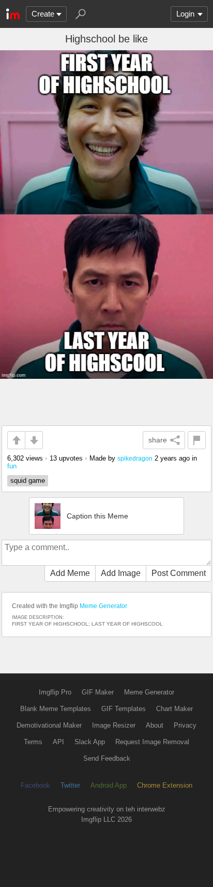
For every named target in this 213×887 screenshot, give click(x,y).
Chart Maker (174, 709)
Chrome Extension (164, 785)
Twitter (70, 785)
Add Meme (70, 573)
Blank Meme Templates (55, 709)
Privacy (185, 725)
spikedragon (135, 458)
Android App (108, 785)
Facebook (35, 785)
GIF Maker (98, 692)
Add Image (121, 573)
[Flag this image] (197, 440)
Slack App (89, 742)
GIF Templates (123, 709)
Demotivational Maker (49, 725)
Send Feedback (106, 758)
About (154, 725)
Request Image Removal (152, 742)
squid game (27, 480)
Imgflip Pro (55, 692)
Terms (33, 742)
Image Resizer (113, 725)
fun (12, 466)
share (157, 440)
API (58, 742)
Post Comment (178, 573)
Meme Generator (103, 606)
